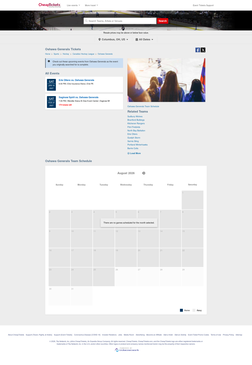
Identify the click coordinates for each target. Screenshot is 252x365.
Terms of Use (216, 334)
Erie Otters (132, 133)
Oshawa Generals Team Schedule (143, 106)
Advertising (140, 334)
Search (163, 21)
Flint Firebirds (133, 127)
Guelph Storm (133, 137)
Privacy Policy (228, 334)
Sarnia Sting (133, 141)
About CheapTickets (16, 334)
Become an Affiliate (154, 334)
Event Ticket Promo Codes (198, 334)
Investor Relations (109, 334)
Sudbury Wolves (134, 116)
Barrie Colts (132, 148)
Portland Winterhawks (137, 144)
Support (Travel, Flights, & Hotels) (39, 334)
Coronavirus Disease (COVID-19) (87, 334)
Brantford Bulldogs (136, 119)
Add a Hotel (168, 334)
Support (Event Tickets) (63, 334)
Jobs (120, 334)
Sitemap (239, 334)
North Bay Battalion (136, 130)
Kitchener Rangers (136, 123)
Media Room (129, 334)
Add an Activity (180, 334)
